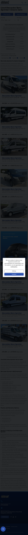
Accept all (14, 274)
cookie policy (14, 267)
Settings (14, 271)
